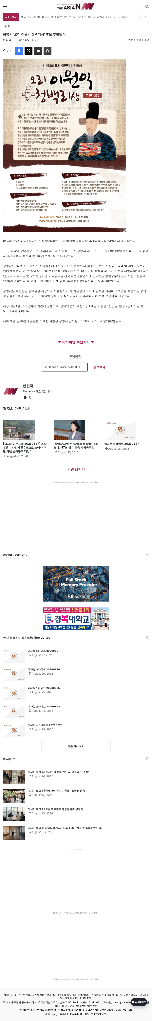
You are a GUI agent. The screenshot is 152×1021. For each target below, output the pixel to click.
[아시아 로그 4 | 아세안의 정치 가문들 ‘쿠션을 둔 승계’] (14, 777)
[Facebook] (19, 51)
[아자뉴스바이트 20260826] (14, 674)
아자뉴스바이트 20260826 (44, 669)
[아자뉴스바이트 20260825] (14, 693)
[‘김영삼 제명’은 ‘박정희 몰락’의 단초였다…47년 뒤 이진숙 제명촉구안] (76, 430)
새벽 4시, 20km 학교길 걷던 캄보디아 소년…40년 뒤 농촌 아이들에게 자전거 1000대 (74, 16)
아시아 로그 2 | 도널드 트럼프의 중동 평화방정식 (55, 809)
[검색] (147, 7)
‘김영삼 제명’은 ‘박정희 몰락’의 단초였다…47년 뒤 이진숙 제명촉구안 (76, 445)
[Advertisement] (76, 513)
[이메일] (38, 51)
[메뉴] (5, 7)
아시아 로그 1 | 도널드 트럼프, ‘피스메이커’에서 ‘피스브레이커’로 (65, 828)
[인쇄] (47, 51)
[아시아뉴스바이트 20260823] (14, 730)
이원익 (76, 356)
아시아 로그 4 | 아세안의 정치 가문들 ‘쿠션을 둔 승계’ (58, 772)
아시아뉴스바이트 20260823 (45, 725)
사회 (7, 26)
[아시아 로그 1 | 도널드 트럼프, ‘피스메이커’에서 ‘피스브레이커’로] (14, 833)
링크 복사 (99, 367)
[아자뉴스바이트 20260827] (126, 430)
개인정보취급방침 (104, 1009)
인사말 (40, 1009)
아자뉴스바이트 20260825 (44, 688)
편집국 (7, 39)
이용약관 (87, 1009)
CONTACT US (124, 1009)
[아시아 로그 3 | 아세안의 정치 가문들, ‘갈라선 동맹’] (14, 796)
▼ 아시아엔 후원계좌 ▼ (76, 342)
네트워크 (51, 1009)
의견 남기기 (76, 469)
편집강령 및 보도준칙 (69, 1009)
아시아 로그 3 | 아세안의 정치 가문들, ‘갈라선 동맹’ (57, 791)
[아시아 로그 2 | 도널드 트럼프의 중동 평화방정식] (14, 814)
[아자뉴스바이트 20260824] (14, 711)
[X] (28, 51)
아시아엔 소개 (27, 1009)
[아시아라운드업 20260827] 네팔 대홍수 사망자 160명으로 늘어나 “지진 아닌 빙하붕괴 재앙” (25, 447)
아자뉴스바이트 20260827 (121, 444)
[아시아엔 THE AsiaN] (76, 6)
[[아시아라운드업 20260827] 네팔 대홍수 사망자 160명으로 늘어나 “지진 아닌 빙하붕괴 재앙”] (25, 430)
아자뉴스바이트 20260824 (44, 706)
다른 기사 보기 (76, 746)
